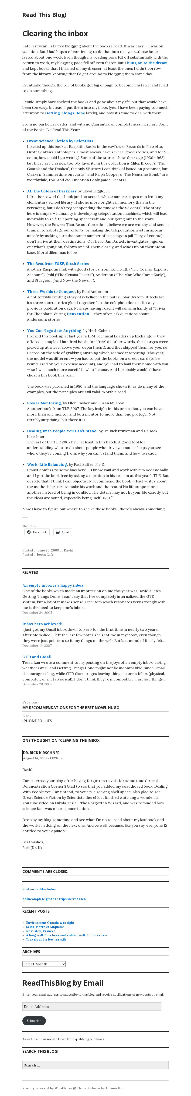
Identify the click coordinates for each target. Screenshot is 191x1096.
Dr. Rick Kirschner (41, 752)
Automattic (114, 1088)
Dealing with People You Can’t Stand (61, 431)
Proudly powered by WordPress (47, 1088)
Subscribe (34, 1021)
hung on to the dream (147, 62)
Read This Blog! (44, 15)
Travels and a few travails (46, 939)
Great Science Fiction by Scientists (60, 141)
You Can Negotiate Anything (54, 330)
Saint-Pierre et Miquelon (45, 927)
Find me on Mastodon (39, 889)
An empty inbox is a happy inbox (53, 585)
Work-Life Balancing (47, 464)
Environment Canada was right (50, 923)
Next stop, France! (40, 931)
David (68, 550)
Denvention (78, 313)
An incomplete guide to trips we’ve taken (54, 899)
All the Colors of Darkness (51, 191)
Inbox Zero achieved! (42, 623)
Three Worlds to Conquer (51, 291)
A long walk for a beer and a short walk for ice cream (66, 935)
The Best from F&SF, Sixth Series (58, 263)
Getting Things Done (65, 113)
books (41, 555)
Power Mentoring (44, 403)
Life (50, 555)
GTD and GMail (36, 656)
